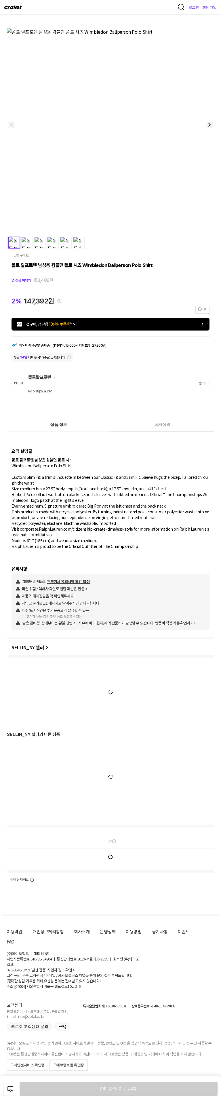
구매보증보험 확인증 (68, 1065)
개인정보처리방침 (48, 931)
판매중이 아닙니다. (118, 1088)
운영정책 (107, 931)
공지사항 (159, 931)
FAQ (10, 941)
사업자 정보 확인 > (61, 970)
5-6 (78, 986)
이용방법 (133, 931)
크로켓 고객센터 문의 (29, 1026)
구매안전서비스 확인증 (27, 1065)
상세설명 (162, 424)
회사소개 (81, 931)
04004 (20, 986)
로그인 (193, 7)
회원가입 (209, 7)
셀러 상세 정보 (19, 880)
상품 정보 (58, 424)
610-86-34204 (41, 959)
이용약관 (14, 931)
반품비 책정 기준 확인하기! (175, 623)
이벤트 (184, 931)
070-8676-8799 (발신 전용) (27, 970)
